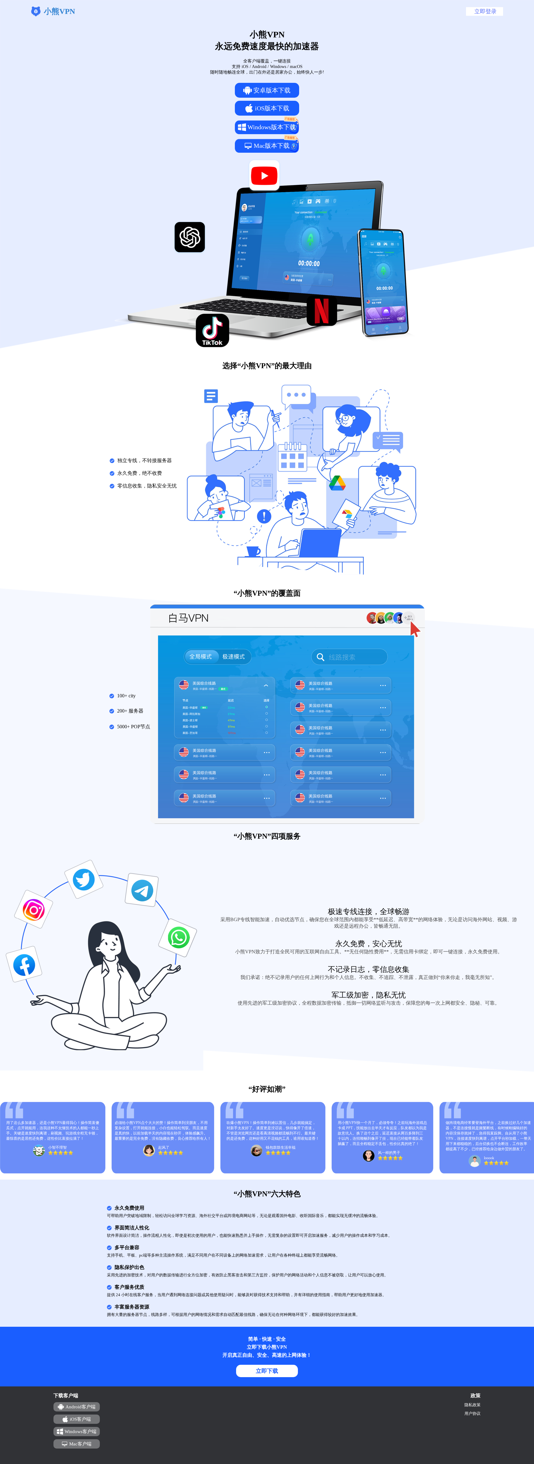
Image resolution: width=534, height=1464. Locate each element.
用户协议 (472, 1413)
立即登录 (485, 11)
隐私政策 (472, 1404)
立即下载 (267, 1371)
